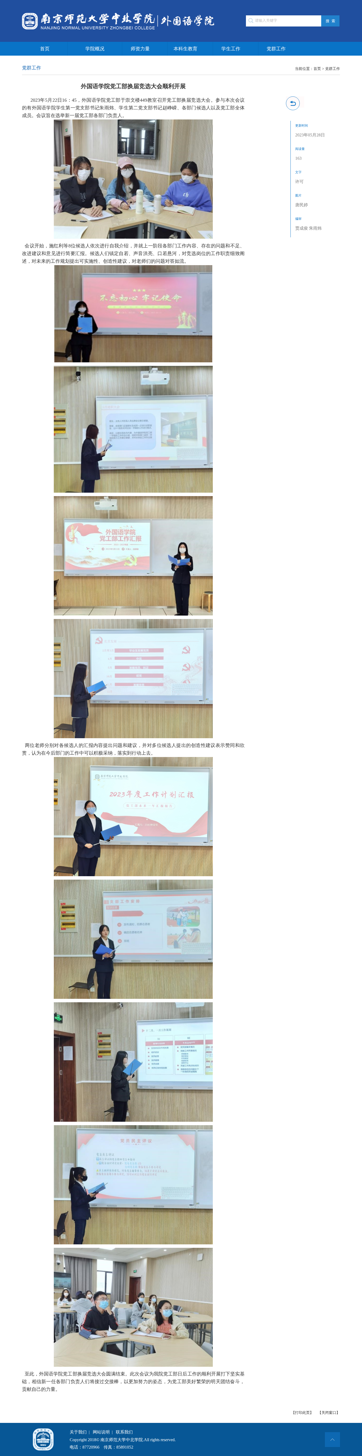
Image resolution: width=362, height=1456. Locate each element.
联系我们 (124, 1432)
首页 (45, 48)
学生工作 (230, 48)
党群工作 (276, 48)
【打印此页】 (302, 1413)
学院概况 (94, 48)
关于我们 (78, 1432)
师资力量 (140, 48)
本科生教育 (185, 48)
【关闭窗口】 (329, 1413)
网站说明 (101, 1432)
